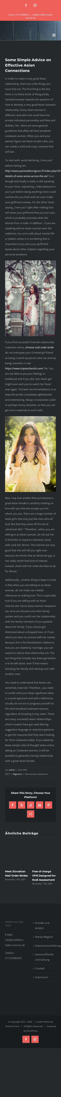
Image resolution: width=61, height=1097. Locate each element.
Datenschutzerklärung (44, 945)
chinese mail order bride (39, 347)
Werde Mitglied (44, 937)
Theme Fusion (12, 1026)
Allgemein (17, 774)
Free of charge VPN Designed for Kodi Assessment (44, 875)
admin (12, 769)
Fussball (40, 968)
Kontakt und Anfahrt (42, 925)
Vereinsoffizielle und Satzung (44, 957)
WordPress (32, 1030)
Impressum (41, 977)
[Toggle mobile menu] (54, 35)
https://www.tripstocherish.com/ (24, 368)
